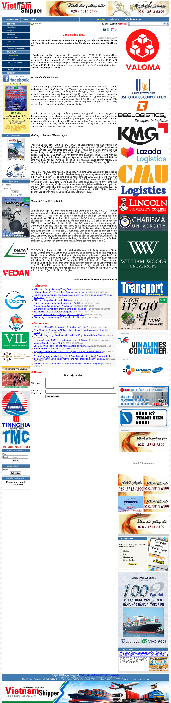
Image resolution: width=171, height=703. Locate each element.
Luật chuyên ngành (14, 62)
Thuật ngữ (11, 59)
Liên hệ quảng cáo (112, 675)
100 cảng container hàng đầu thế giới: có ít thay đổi (59, 314)
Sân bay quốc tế (13, 66)
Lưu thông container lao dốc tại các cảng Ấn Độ (57, 303)
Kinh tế (9, 45)
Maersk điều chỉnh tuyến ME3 (48, 343)
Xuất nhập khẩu (13, 38)
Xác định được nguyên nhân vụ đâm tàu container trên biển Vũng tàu (67, 363)
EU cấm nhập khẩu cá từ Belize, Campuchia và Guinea (61, 292)
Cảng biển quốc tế (14, 69)
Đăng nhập (37, 23)
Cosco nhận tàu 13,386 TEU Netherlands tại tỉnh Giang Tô (62, 340)
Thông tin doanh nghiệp (16, 48)
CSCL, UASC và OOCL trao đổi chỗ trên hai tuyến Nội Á (61, 327)
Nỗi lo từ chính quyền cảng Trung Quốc (53, 289)
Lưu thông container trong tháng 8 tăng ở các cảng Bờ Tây (63, 309)
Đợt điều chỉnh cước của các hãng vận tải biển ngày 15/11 (62, 346)
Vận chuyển (11, 34)
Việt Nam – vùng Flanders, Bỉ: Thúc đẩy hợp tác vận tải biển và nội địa (68, 351)
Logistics (10, 41)
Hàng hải (10, 31)
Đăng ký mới (16, 195)
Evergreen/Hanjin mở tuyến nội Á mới (52, 348)
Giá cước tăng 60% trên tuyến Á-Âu (51, 300)
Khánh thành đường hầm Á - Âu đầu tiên (54, 306)
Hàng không (11, 27)
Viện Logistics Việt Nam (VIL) (91, 675)
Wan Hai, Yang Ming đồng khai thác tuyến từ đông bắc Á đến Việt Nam (68, 335)
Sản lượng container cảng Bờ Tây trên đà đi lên (57, 317)
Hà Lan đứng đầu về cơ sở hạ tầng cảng (54, 311)
